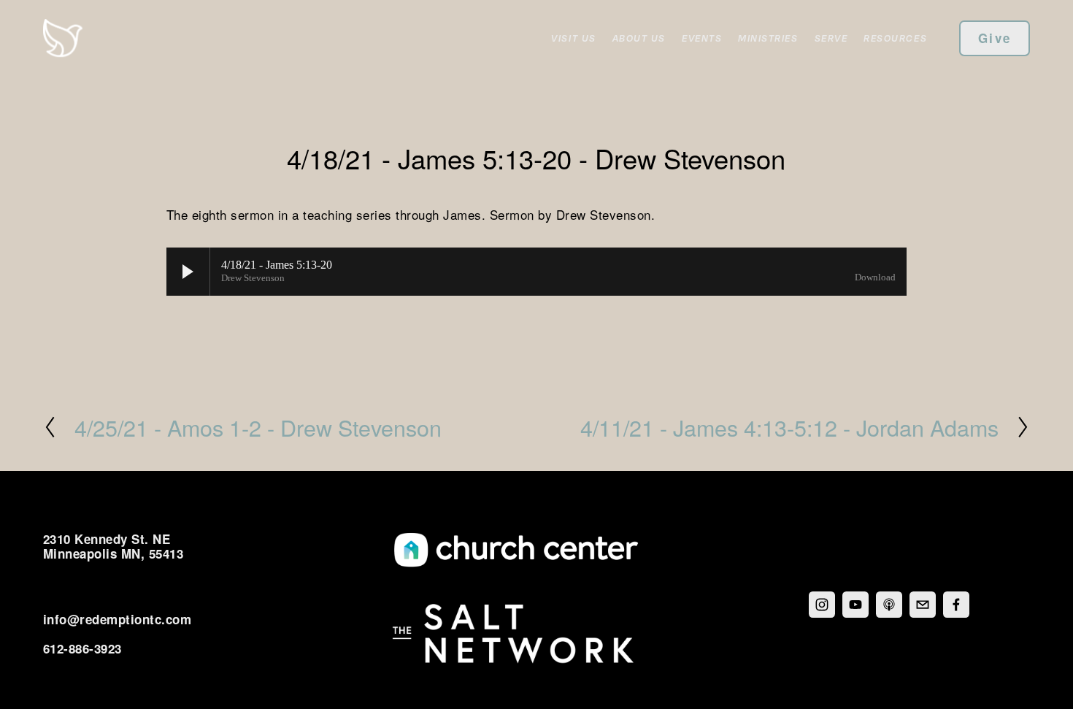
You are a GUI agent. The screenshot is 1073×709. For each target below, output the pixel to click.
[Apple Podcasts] (889, 604)
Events (702, 38)
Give (994, 38)
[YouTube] (855, 604)
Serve (831, 38)
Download (875, 277)
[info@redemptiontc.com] (922, 604)
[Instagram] (822, 604)
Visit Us (573, 38)
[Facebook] (956, 604)
